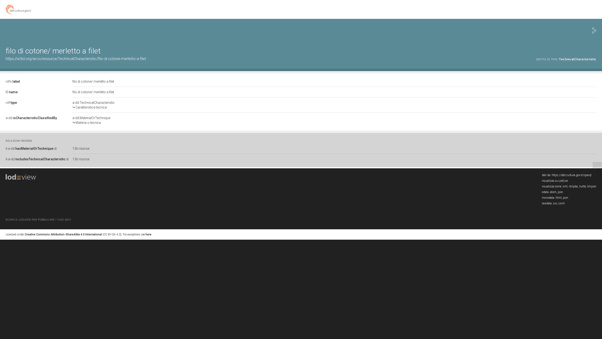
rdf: (11, 103)
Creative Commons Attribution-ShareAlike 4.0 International (63, 234)
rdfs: (13, 81)
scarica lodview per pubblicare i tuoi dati (38, 219)
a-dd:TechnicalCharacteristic (93, 105)
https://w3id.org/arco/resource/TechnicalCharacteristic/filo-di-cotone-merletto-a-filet (76, 58)
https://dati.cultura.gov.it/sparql (571, 175)
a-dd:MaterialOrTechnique (91, 120)
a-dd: (31, 118)
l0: (12, 92)
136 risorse (80, 148)
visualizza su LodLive (555, 180)
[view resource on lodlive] (594, 30)
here (148, 234)
